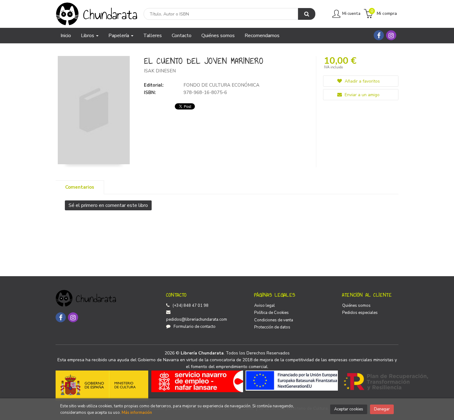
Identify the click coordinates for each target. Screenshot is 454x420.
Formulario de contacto (195, 326)
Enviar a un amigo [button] (361, 95)
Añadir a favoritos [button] (361, 81)
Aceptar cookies (348, 409)
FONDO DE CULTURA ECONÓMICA (221, 85)
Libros (88, 35)
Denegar (382, 409)
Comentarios (79, 187)
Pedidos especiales (360, 312)
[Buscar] (306, 14)
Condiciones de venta (273, 320)
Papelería (119, 35)
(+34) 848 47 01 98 (190, 305)
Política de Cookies (271, 312)
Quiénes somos (356, 305)
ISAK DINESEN (160, 71)
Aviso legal (264, 305)
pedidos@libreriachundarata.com (196, 319)
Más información (137, 412)
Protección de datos (272, 327)
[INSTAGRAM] (391, 35)
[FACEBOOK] (379, 35)
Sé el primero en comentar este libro (108, 205)
